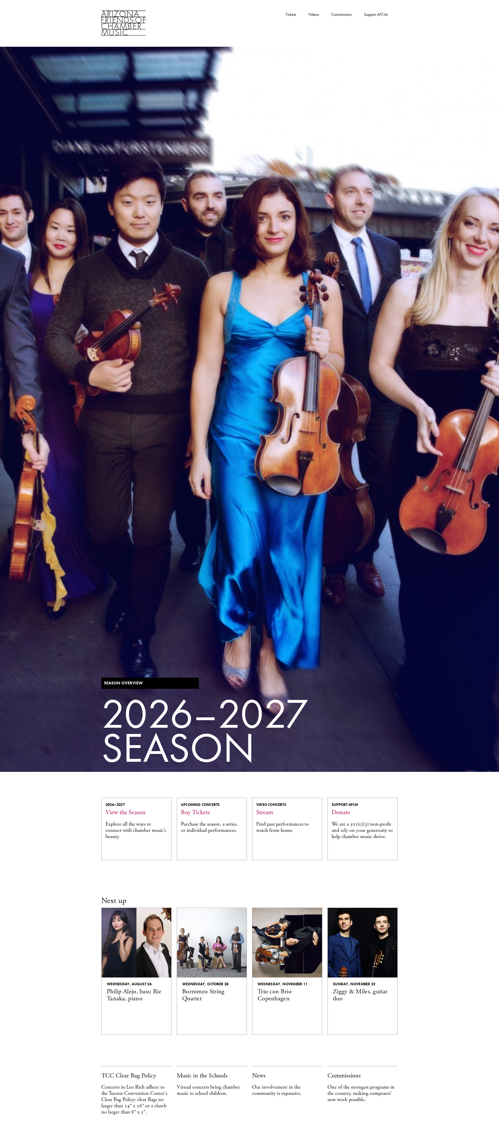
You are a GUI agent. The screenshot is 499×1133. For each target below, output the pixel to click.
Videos (313, 14)
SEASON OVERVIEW (123, 683)
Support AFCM (376, 14)
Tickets (291, 14)
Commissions (341, 14)
